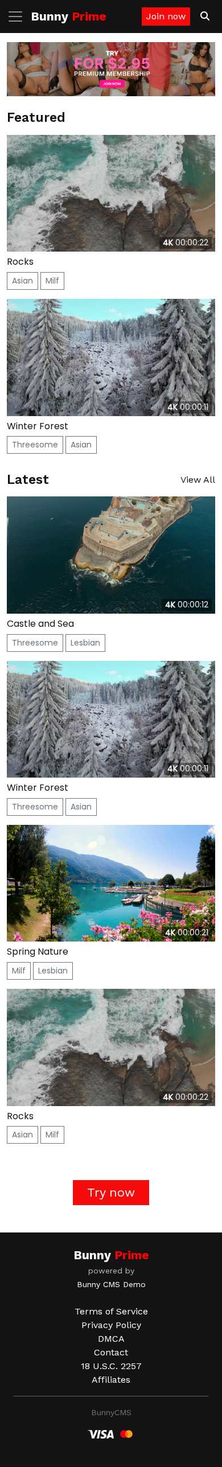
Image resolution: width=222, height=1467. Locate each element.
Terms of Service (111, 1311)
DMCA (111, 1338)
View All (197, 479)
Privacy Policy (111, 1325)
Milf (52, 280)
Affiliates (111, 1379)
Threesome (35, 444)
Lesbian (85, 642)
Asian (22, 280)
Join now (166, 16)
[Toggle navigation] (19, 16)
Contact (111, 1352)
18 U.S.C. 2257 (111, 1366)
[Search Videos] (205, 16)
